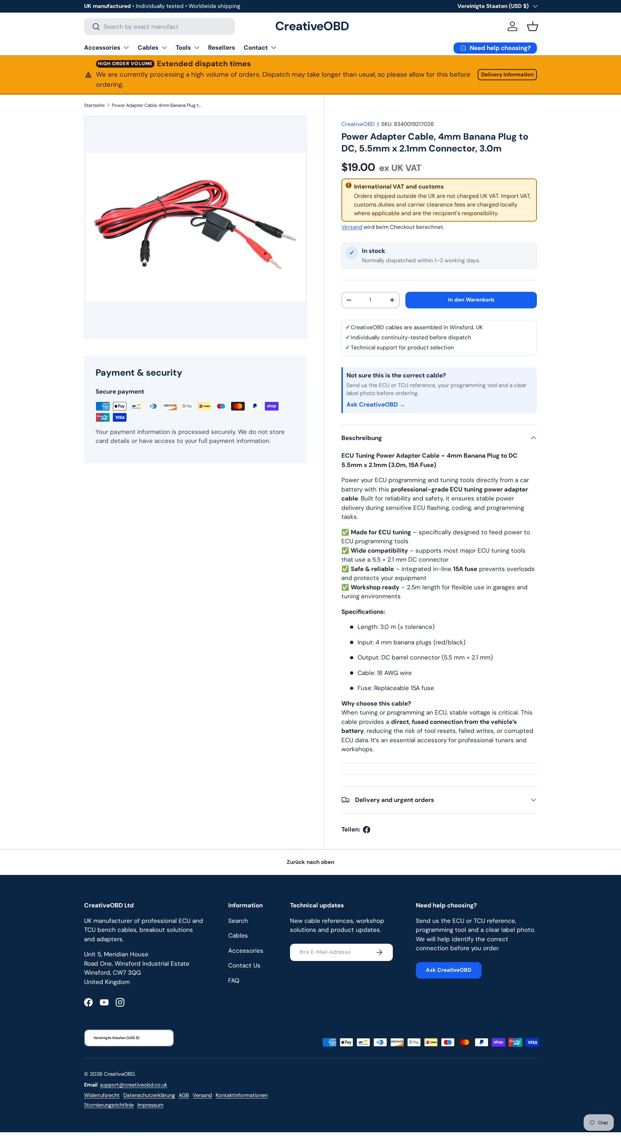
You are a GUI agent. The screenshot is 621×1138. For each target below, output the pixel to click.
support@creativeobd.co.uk (133, 1085)
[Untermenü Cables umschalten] (164, 47)
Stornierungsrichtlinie (109, 1105)
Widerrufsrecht (102, 1095)
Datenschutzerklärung (149, 1095)
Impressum (150, 1105)
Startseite (94, 105)
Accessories (102, 47)
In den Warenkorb (471, 299)
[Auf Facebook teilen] (366, 829)
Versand (351, 227)
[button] (532, 26)
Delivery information (507, 74)
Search (238, 921)
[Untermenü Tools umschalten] (196, 47)
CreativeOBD (357, 124)
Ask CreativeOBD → (375, 404)
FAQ (233, 980)
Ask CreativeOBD (449, 970)
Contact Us (244, 965)
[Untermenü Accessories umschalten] (126, 47)
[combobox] (159, 26)
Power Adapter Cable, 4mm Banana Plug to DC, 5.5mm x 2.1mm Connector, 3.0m (157, 105)
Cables (148, 47)
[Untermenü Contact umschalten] (273, 47)
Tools (183, 47)
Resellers (221, 47)
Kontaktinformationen (242, 1095)
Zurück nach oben (310, 862)
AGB (184, 1095)
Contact (256, 47)
